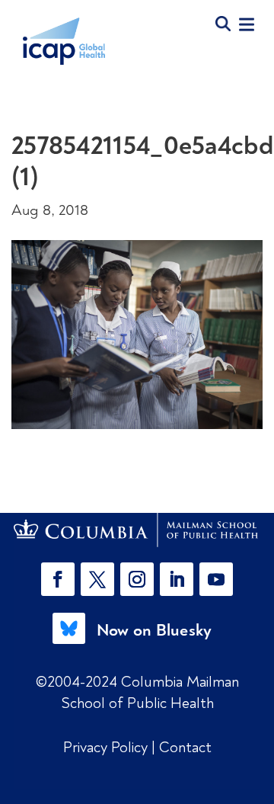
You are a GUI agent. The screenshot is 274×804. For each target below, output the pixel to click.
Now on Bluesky (154, 630)
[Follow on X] (97, 579)
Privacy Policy (107, 747)
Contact (185, 747)
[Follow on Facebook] (58, 579)
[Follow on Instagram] (137, 579)
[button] (61, 579)
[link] (137, 530)
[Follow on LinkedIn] (176, 579)
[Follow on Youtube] (216, 579)
